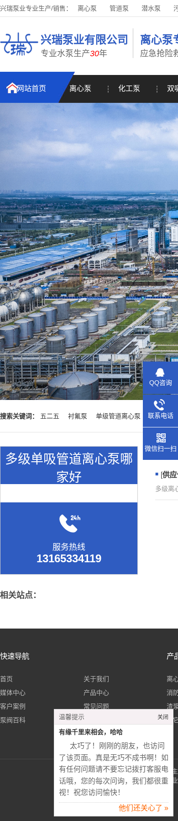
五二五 (49, 416)
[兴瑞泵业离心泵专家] (19, 57)
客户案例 (13, 706)
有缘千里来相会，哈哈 (91, 732)
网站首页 (31, 88)
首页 (6, 678)
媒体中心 (13, 692)
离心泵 (87, 8)
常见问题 (96, 706)
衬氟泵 (77, 416)
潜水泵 (151, 8)
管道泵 (119, 8)
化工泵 (129, 88)
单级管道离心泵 (118, 416)
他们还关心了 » (143, 808)
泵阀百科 (13, 720)
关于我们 (96, 678)
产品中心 (96, 692)
